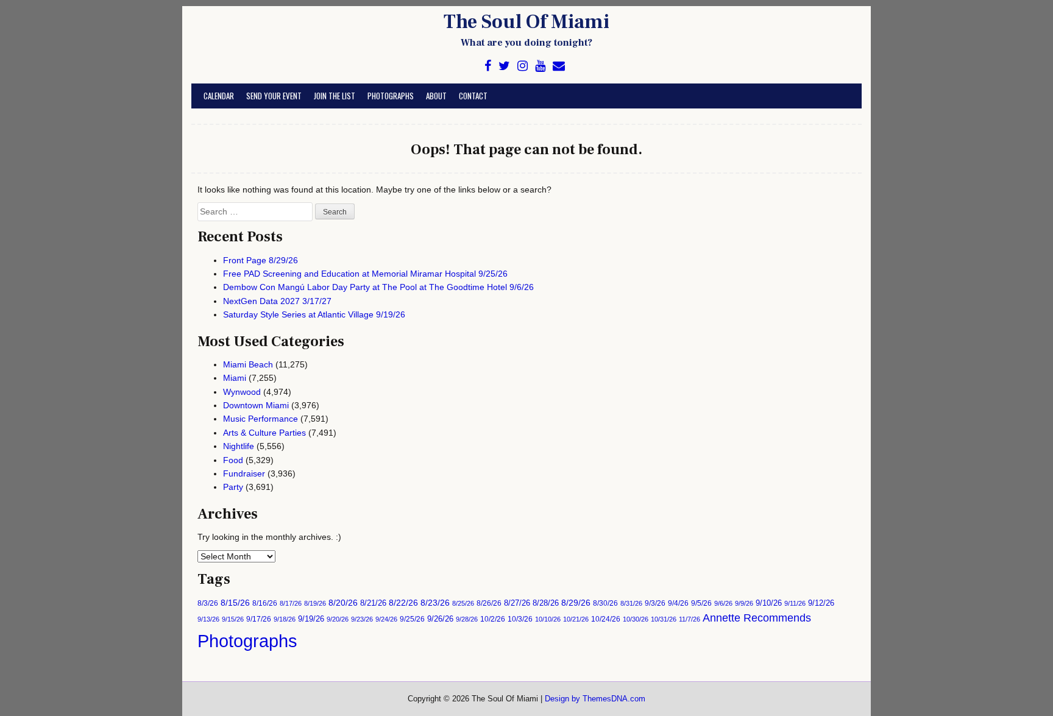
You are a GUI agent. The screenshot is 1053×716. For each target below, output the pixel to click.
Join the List (334, 96)
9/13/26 (208, 619)
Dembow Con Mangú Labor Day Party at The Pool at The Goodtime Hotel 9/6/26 (378, 287)
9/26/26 (440, 618)
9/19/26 (311, 618)
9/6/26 (723, 603)
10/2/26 (492, 619)
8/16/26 (264, 603)
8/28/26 (546, 603)
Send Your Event (274, 96)
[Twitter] (504, 66)
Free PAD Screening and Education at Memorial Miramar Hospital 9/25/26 (365, 273)
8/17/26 (291, 603)
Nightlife (238, 446)
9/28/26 (467, 619)
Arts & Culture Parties (264, 433)
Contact (473, 96)
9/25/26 (412, 619)
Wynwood (242, 392)
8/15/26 (235, 603)
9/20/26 (338, 619)
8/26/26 (489, 603)
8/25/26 (463, 603)
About (436, 96)
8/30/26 (605, 603)
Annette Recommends (757, 618)
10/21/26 (576, 619)
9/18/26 (285, 619)
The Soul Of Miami (526, 22)
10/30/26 (635, 619)
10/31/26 (663, 619)
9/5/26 (701, 603)
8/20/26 (343, 603)
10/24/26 (605, 619)
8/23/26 (435, 603)
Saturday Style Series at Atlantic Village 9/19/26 (314, 314)
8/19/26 (315, 603)
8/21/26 (373, 603)
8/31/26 (631, 603)
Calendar (219, 96)
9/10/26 (769, 603)
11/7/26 (689, 619)
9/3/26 (655, 603)
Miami (234, 378)
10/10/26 (548, 619)
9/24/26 (386, 619)
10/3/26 (520, 619)
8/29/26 (575, 603)
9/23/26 (362, 619)
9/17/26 (258, 619)
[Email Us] (559, 66)
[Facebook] (487, 66)
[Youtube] (540, 66)
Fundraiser (244, 473)
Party (233, 487)
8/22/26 (403, 603)
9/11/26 (795, 603)
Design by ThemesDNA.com (595, 699)
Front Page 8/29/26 (260, 260)
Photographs (390, 96)
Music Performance (260, 419)
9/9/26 (744, 603)
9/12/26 (821, 603)
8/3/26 (207, 603)
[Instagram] (522, 66)
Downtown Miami (256, 405)
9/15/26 (233, 619)
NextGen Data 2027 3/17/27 (277, 301)
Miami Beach (248, 364)
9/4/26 (678, 603)
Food (233, 460)
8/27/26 (517, 603)
